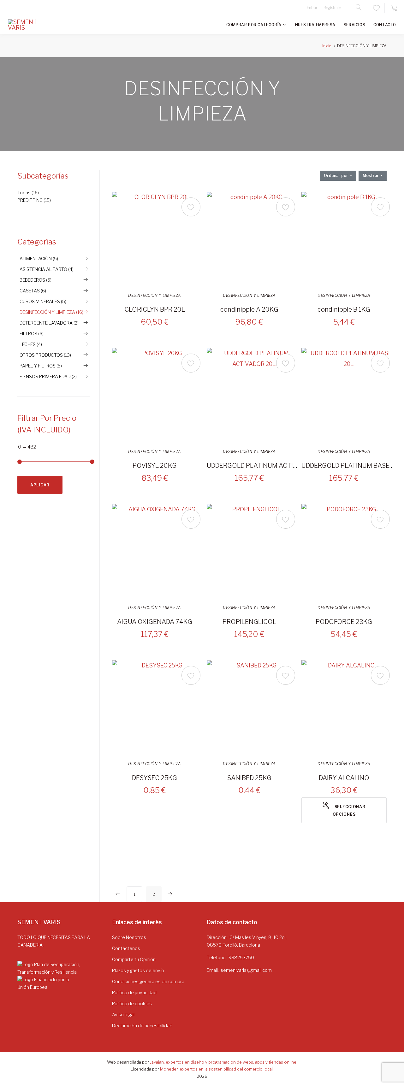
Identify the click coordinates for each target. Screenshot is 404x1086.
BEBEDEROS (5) (35, 280)
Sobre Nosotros (129, 937)
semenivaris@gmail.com (246, 970)
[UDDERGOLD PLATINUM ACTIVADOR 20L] (254, 395)
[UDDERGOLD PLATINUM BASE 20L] (348, 395)
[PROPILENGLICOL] (254, 551)
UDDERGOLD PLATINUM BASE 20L (347, 465)
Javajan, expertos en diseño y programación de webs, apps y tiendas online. (223, 1062)
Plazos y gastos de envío (138, 970)
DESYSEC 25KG (154, 778)
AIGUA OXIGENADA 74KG (154, 621)
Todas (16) (28, 192)
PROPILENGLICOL (249, 621)
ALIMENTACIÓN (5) (39, 258)
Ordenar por (336, 175)
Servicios (354, 24)
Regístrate (332, 7)
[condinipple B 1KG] (348, 239)
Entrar (312, 7)
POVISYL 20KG (155, 465)
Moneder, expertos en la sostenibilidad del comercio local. (217, 1068)
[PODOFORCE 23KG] (348, 551)
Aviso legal (123, 1014)
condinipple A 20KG (249, 309)
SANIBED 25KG (249, 778)
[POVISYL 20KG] (159, 395)
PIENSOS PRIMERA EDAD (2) (48, 376)
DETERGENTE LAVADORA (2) (49, 323)
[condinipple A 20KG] (254, 239)
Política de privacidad (134, 992)
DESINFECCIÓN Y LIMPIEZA (154, 295)
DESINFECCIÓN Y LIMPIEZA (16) (51, 312)
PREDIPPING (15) (34, 200)
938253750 (241, 957)
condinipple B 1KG (344, 309)
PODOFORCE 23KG (344, 621)
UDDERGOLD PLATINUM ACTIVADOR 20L (253, 465)
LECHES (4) (31, 344)
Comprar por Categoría (254, 24)
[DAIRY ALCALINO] (348, 707)
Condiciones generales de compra (148, 981)
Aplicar (40, 485)
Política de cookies (132, 1003)
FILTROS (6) (32, 333)
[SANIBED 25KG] (254, 707)
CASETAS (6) (33, 290)
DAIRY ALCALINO (344, 778)
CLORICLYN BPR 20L (154, 309)
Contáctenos (126, 948)
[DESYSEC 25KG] (159, 707)
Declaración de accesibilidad (142, 1025)
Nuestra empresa (315, 24)
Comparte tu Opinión (134, 959)
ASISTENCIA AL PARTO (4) (47, 269)
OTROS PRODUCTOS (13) (45, 355)
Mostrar (371, 175)
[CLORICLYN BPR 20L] (159, 239)
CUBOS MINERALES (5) (43, 301)
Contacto (384, 24)
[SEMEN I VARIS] (27, 25)
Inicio (326, 46)
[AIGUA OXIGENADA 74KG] (159, 551)
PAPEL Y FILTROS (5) (41, 365)
